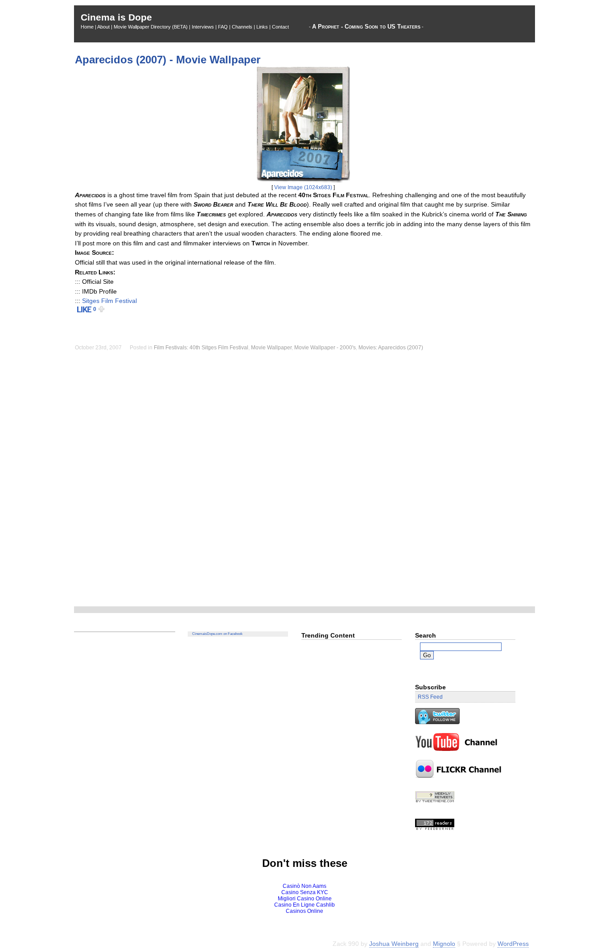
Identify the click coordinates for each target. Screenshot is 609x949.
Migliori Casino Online (305, 898)
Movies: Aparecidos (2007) (390, 347)
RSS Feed (430, 697)
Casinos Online (304, 911)
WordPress (513, 944)
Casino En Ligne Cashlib (304, 905)
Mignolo (444, 944)
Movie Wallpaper (271, 347)
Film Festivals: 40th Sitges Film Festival (201, 347)
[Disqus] (304, 482)
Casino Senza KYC (304, 892)
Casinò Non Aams (304, 886)
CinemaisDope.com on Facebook (217, 634)
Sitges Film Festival (109, 300)
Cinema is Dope (116, 17)
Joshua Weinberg (394, 944)
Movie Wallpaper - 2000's (325, 347)
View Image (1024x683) (303, 187)
